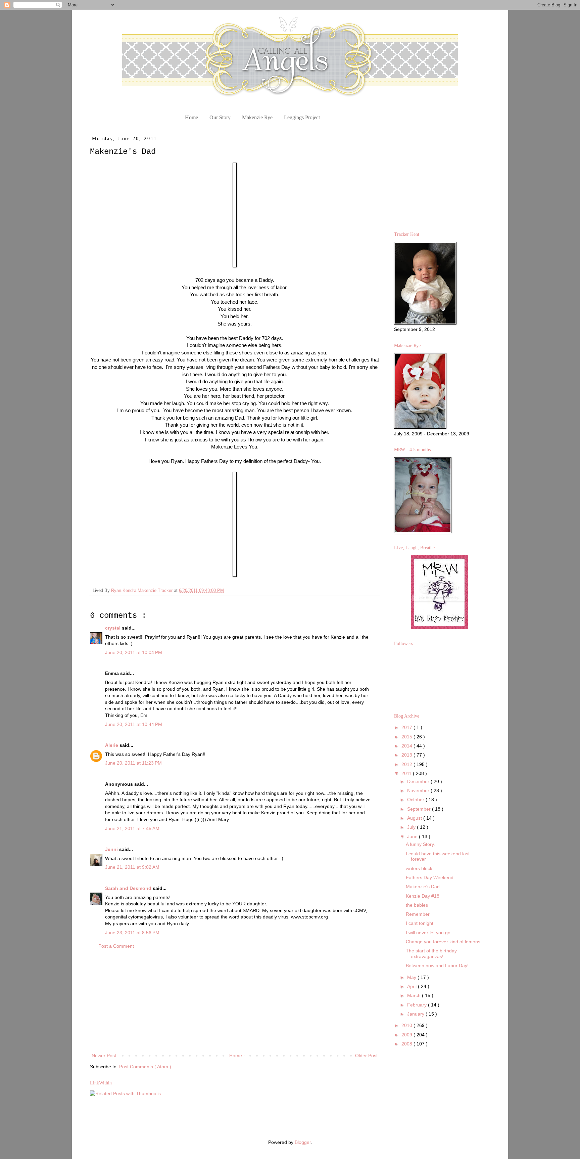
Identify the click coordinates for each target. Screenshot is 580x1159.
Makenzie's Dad (423, 886)
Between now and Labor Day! (437, 965)
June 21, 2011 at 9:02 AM (132, 867)
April (412, 986)
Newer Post (104, 1055)
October (416, 799)
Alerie (112, 745)
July (412, 827)
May (412, 977)
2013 (407, 755)
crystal (113, 628)
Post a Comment (116, 946)
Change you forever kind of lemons (443, 941)
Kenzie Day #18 (422, 896)
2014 (407, 745)
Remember (418, 914)
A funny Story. (420, 844)
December (419, 781)
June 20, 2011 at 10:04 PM (133, 652)
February (417, 1004)
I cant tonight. (420, 923)
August (415, 818)
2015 (407, 736)
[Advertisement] (234, 1001)
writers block (419, 868)
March (414, 995)
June (413, 836)
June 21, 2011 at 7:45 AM (132, 828)
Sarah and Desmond (129, 888)
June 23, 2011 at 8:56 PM (132, 932)
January (416, 1014)
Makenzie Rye (257, 117)
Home (191, 117)
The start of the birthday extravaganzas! (431, 953)
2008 (407, 1043)
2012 (407, 764)
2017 (407, 727)
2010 (407, 1025)
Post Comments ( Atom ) (145, 1066)
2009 (407, 1034)
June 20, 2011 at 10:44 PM (133, 724)
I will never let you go (428, 932)
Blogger (303, 1142)
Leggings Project (302, 117)
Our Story (220, 117)
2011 (407, 773)
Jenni (112, 849)
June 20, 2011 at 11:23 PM (133, 763)
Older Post (366, 1055)
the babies (417, 905)
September (419, 809)
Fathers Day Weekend (429, 877)
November (419, 790)
